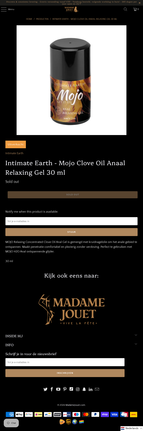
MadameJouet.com (75, 405)
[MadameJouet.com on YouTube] (58, 389)
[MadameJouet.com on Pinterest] (65, 389)
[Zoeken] (125, 9)
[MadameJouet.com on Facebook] (52, 389)
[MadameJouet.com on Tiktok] (71, 389)
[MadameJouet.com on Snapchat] (84, 389)
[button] (131, 428)
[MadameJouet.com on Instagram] (78, 389)
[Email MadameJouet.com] (97, 389)
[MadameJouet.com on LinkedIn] (90, 389)
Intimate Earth (14, 153)
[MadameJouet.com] (71, 9)
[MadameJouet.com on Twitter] (45, 389)
